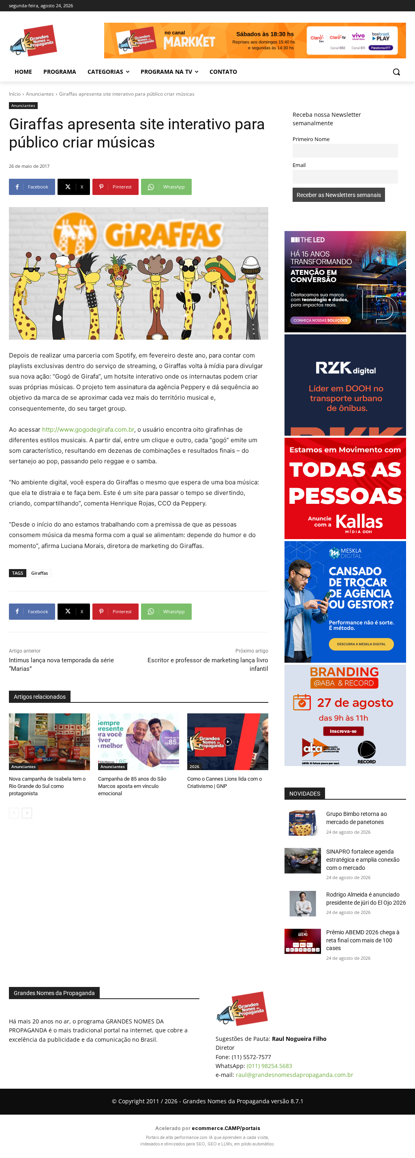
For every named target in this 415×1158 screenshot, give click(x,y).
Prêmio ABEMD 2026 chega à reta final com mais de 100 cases (363, 940)
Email (299, 165)
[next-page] (27, 813)
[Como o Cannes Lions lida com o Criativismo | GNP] (227, 741)
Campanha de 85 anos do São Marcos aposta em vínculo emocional (132, 786)
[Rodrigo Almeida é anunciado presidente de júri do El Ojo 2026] (303, 903)
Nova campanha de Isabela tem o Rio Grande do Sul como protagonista (47, 786)
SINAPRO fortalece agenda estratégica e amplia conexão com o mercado (363, 859)
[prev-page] (14, 813)
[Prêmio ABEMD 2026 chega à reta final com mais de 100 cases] (303, 941)
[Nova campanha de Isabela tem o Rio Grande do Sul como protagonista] (49, 741)
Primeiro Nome (311, 139)
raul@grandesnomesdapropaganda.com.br (294, 1075)
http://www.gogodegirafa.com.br (88, 429)
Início (15, 93)
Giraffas (39, 573)
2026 (194, 766)
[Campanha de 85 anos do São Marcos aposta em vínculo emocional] (138, 741)
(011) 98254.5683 (269, 1066)
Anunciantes (40, 93)
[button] (396, 71)
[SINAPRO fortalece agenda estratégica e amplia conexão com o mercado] (303, 860)
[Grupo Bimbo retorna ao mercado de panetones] (303, 823)
